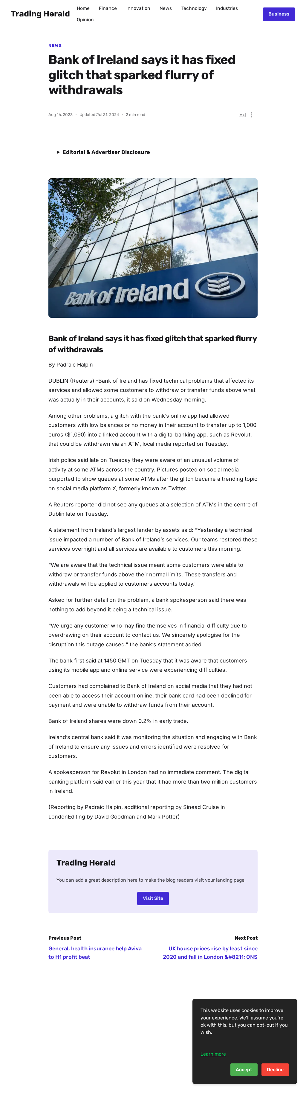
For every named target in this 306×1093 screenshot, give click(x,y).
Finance (108, 8)
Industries (227, 8)
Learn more (213, 1054)
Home (83, 8)
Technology (194, 8)
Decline (275, 1069)
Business (279, 14)
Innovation (138, 8)
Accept (244, 1069)
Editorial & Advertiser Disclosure (106, 152)
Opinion (85, 19)
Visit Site (153, 898)
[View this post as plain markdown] (242, 115)
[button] (252, 115)
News (166, 8)
